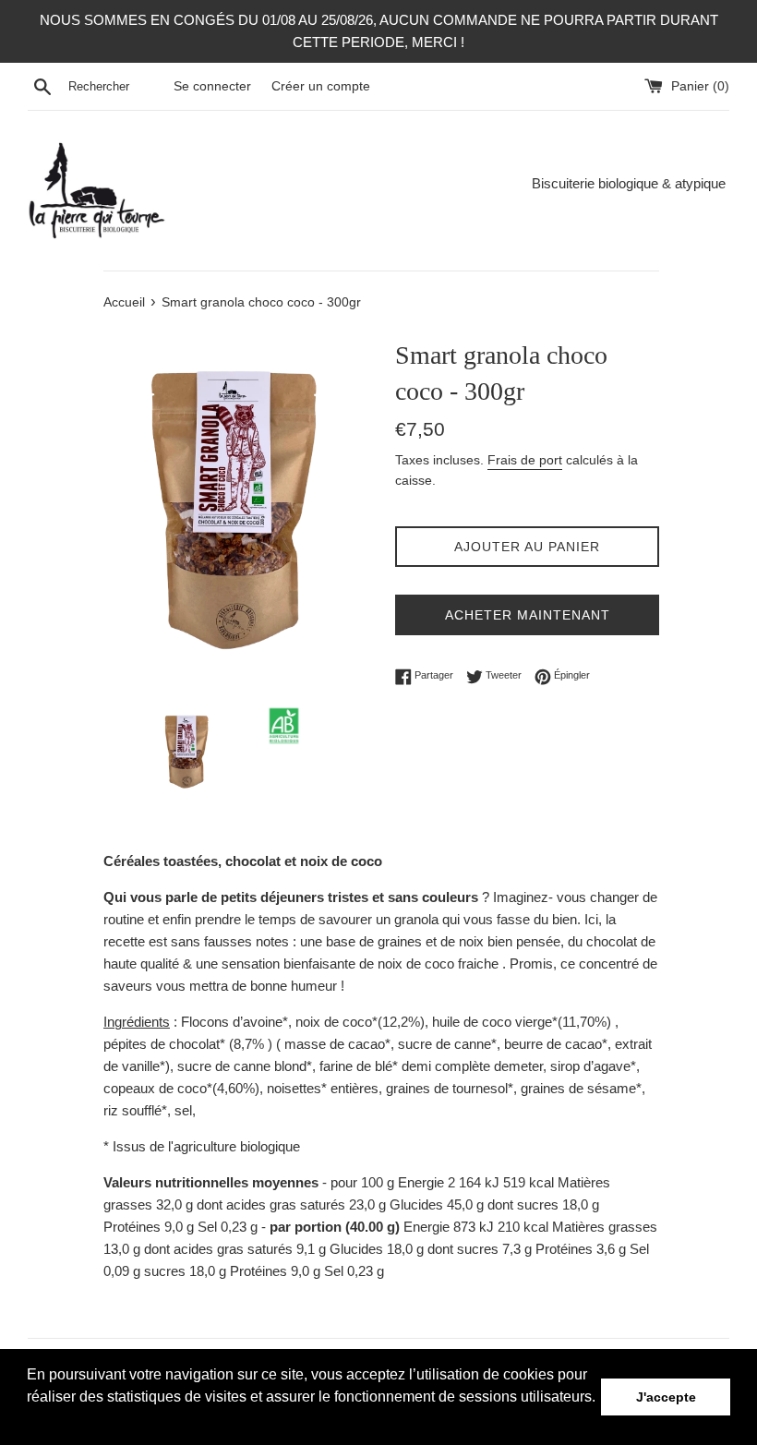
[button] (29, 1421)
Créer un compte (320, 86)
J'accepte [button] (666, 1397)
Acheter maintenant (527, 615)
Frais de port (524, 459)
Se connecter (212, 86)
